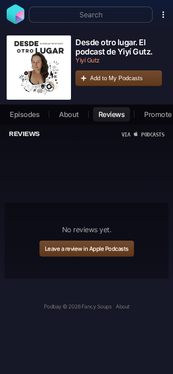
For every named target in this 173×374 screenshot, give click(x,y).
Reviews (111, 114)
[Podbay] (15, 21)
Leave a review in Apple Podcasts (87, 248)
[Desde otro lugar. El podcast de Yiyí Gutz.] (39, 67)
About (69, 114)
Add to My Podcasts (116, 78)
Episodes (24, 114)
